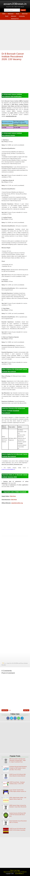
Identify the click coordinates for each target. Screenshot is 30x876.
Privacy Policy (17, 871)
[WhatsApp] (18, 718)
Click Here (13, 496)
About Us (6, 871)
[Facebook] (8, 718)
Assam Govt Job (10, 663)
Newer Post (4, 710)
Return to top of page (15, 870)
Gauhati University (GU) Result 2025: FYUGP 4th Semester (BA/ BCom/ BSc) (17, 815)
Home (9, 710)
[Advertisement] (15, 35)
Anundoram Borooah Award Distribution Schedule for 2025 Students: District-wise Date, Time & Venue (18, 768)
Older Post (26, 710)
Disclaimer (11, 871)
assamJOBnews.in (15, 3)
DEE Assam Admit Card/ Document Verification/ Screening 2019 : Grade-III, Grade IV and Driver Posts (17, 760)
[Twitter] (11, 718)
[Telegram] (22, 718)
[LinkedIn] (15, 718)
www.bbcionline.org (17, 503)
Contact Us (23, 871)
